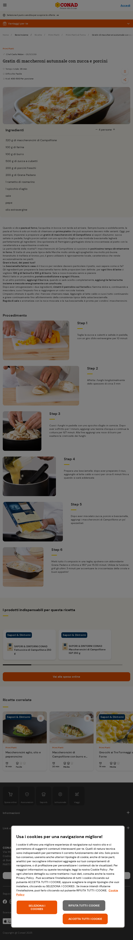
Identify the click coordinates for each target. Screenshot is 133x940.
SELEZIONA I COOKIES (37, 907)
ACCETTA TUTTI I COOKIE (85, 919)
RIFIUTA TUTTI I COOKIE (84, 905)
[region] (68, 877)
